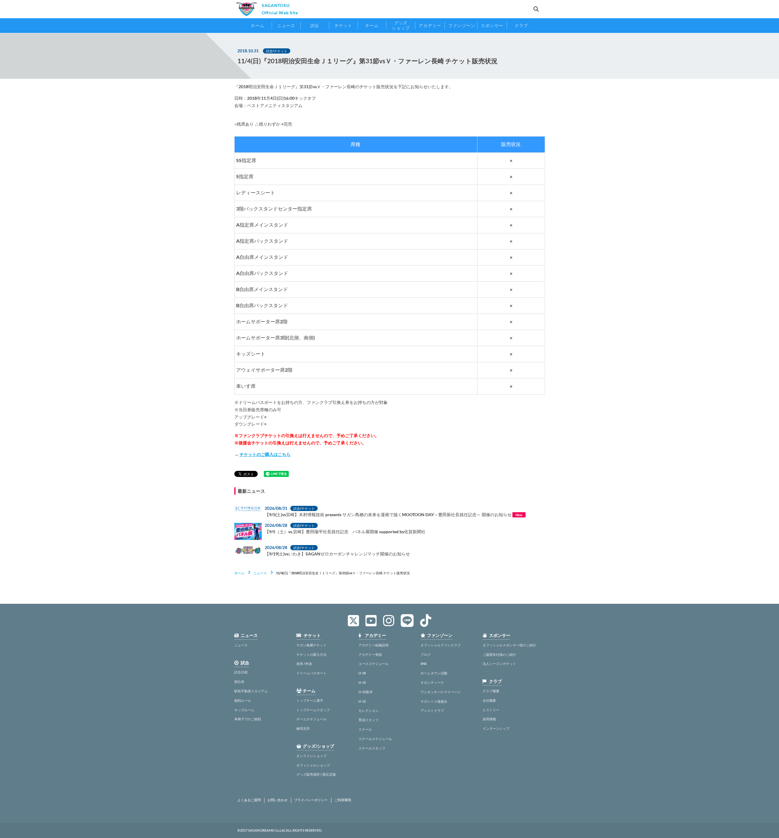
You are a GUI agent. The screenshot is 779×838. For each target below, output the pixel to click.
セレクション (368, 710)
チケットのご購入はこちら (265, 454)
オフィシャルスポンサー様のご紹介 (509, 645)
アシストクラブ (432, 710)
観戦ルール (242, 700)
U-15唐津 (365, 692)
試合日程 (241, 672)
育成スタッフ (368, 720)
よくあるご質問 (249, 800)
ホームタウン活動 (434, 673)
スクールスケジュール (375, 739)
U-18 (362, 673)
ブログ (426, 654)
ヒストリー (491, 710)
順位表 (239, 681)
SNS (424, 664)
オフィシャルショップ (313, 765)
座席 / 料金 (304, 664)
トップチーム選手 (309, 700)
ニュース (260, 573)
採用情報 (489, 719)
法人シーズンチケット (499, 664)
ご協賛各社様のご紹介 (499, 654)
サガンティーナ (432, 682)
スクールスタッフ (371, 748)
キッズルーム (244, 710)
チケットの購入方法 (311, 654)
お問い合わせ (277, 800)
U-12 (362, 701)
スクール (365, 729)
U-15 (362, 682)
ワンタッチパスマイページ (441, 692)
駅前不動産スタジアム (251, 691)
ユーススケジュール (373, 664)
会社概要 (489, 700)
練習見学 (303, 728)
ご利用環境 (342, 800)
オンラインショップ (311, 756)
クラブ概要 (491, 691)
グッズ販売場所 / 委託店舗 (316, 774)
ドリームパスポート (311, 673)
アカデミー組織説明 (373, 645)
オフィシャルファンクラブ (441, 645)
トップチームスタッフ (313, 710)
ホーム (239, 573)
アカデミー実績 (370, 654)
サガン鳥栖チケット (311, 645)
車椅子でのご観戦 (247, 719)
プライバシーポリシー (311, 800)
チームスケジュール (311, 719)
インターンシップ (496, 728)
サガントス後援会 (434, 701)
